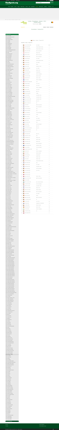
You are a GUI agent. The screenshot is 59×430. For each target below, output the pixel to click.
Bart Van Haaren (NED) (27, 162)
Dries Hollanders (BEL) (27, 133)
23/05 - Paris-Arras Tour (8, 186)
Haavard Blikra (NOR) (27, 77)
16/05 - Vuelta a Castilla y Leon (9, 176)
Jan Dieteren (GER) (27, 64)
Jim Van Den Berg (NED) (27, 108)
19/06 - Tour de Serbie (8, 234)
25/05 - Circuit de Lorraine (8, 190)
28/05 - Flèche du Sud (8, 195)
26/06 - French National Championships (10, 261)
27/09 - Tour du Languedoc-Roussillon (10, 394)
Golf (29, 6)
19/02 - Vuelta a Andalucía (8, 47)
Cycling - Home (7, 32)
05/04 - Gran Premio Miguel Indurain (9, 101)
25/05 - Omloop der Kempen (9, 189)
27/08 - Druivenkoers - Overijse (9, 354)
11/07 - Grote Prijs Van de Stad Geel (9, 301)
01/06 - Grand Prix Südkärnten (9, 207)
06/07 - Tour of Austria (8, 296)
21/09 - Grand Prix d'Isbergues (9, 390)
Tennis (15, 6)
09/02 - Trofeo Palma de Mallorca (9, 39)
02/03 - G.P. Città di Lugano (8, 56)
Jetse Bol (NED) (26, 104)
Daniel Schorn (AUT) (27, 52)
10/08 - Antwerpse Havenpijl (9, 332)
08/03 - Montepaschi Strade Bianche (9, 69)
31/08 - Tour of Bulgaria (8, 359)
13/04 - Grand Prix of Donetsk (9, 115)
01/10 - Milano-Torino (8, 398)
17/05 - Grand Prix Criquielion (9, 181)
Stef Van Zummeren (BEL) (28, 129)
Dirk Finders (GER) (27, 201)
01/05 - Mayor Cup (8, 145)
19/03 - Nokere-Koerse (8, 83)
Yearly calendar (13, 0)
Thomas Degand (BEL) (27, 143)
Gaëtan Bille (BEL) (27, 120)
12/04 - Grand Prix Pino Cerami (9, 109)
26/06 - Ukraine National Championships (10, 266)
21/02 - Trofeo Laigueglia (8, 48)
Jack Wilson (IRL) (27, 87)
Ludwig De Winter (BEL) (27, 183)
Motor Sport (22, 6)
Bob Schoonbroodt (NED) (28, 131)
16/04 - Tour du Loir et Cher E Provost (10, 119)
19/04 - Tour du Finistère (8, 123)
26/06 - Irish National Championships (9, 260)
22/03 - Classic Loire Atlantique (9, 87)
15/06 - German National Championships (10, 230)
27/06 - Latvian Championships (9, 278)
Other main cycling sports (9, 421)
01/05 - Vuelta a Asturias (8, 146)
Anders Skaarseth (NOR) (27, 212)
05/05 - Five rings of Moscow (9, 159)
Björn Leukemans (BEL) (27, 50)
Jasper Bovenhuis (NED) (27, 135)
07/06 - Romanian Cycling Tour (9, 216)
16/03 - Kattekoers (8, 79)
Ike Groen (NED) (26, 158)
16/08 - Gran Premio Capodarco (9, 340)
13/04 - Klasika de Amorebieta (9, 114)
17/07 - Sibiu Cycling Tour (8, 305)
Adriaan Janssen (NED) (27, 114)
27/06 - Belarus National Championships (10, 270)
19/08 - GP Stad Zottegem (8, 345)
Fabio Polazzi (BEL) (27, 89)
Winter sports (41, 6)
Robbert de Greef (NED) (27, 110)
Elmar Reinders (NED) (27, 166)
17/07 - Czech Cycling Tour (8, 306)
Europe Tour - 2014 (8, 34)
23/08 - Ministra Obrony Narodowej (9, 349)
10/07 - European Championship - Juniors (10, 297)
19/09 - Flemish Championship (9, 385)
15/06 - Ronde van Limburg (8, 229)
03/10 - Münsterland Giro (8, 402)
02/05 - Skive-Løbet (8, 150)
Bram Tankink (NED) (27, 54)
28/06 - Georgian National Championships (10, 288)
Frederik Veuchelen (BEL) (28, 191)
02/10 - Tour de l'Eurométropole (9, 399)
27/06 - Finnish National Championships (10, 283)
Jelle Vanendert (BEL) (27, 58)
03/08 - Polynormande (8, 328)
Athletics (45, 6)
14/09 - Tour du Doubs (8, 376)
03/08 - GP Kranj (7, 327)
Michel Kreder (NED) (27, 106)
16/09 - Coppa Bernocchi (8, 380)
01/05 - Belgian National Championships (10, 141)
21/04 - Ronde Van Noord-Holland (9, 128)
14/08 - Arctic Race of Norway (9, 337)
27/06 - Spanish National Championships (10, 279)
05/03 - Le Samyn (7, 61)
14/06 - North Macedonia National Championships (11, 226)
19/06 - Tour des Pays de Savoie (9, 235)
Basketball (32, 6)
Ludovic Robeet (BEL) (27, 112)
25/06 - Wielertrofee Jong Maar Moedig (10, 252)
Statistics (44, 27)
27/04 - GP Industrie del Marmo (9, 137)
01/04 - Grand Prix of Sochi (8, 97)
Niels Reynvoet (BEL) (27, 83)
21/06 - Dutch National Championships (10, 239)
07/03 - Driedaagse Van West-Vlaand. (10, 66)
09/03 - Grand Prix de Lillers (9, 70)
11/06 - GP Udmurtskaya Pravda (9, 221)
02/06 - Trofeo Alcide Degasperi (9, 208)
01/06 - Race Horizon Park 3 (9, 203)
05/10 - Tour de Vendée (8, 407)
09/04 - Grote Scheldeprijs (8, 106)
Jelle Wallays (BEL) (27, 60)
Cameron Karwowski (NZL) (28, 145)
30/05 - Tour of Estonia (8, 198)
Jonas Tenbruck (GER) (27, 172)
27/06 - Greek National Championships (10, 287)
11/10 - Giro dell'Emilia (8, 412)
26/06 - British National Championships (10, 269)
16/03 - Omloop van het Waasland (9, 78)
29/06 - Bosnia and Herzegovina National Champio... (11, 292)
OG (52, 6)
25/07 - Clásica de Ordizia (8, 309)
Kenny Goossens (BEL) (27, 118)
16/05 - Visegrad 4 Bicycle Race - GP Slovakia (10, 177)
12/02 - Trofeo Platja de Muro (9, 43)
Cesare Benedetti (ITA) (27, 137)
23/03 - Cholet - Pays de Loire (9, 88)
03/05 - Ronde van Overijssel (9, 154)
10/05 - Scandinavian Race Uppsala (9, 167)
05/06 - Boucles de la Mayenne (9, 212)
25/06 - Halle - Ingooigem (8, 256)
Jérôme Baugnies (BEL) (27, 56)
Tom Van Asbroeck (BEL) (27, 48)
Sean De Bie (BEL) (27, 193)
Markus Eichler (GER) (27, 195)
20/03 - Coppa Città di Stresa (9, 84)
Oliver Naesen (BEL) (27, 62)
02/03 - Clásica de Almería (8, 57)
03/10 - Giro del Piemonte (8, 403)
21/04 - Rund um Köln (8, 127)
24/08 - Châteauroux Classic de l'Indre (10, 350)
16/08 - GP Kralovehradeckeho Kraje (9, 341)
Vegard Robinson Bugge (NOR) (28, 81)
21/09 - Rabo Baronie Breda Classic (9, 389)
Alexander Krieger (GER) (27, 93)
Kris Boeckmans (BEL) (27, 164)
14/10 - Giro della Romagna (8, 416)
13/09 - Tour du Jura (8, 372)
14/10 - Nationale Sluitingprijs (9, 417)
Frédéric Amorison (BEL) (27, 189)
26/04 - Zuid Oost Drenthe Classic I (9, 132)
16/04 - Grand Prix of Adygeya (9, 118)
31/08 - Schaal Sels (8, 358)
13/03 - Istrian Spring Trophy (9, 75)
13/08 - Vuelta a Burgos (8, 336)
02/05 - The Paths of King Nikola (9, 149)
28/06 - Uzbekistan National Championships (10, 291)
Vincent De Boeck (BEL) (27, 170)
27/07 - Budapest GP (8, 318)
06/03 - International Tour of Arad (9, 65)
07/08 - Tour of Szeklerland (8, 331)
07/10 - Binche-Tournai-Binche (9, 408)
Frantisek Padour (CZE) (27, 141)
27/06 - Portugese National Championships (10, 274)
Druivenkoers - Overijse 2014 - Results (15, 19)
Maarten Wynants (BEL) (27, 197)
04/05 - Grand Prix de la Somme (9, 158)
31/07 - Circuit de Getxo (8, 323)
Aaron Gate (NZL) (27, 79)
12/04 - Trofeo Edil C (8, 110)
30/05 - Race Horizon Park (8, 199)
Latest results (18, 0)
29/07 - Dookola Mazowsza (8, 319)
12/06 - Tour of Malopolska (8, 225)
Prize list (48, 27)
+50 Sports (49, 6)
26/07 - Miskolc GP (8, 314)
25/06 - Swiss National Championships (10, 251)
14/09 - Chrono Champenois (9, 377)
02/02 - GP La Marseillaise (8, 35)
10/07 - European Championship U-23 (10, 300)
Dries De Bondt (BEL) (27, 85)
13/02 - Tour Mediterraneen (8, 44)
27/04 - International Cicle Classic (9, 136)
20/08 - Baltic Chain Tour (8, 346)
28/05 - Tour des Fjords (8, 194)
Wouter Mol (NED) (27, 66)
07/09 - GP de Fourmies (8, 368)
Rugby (18, 6)
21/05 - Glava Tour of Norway (9, 185)
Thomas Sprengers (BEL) (28, 160)
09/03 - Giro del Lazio (8, 74)
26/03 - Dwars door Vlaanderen (9, 92)
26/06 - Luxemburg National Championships (10, 257)
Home (9, 6)
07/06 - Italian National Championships (10, 217)
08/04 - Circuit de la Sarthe (8, 105)
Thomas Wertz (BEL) (27, 147)
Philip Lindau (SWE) (27, 116)
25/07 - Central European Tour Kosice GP (10, 310)
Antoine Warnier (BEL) (27, 168)
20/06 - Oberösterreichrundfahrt (9, 238)
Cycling (37, 6)
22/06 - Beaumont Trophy (8, 243)
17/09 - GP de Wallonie (8, 381)
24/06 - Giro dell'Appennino (8, 248)
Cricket (26, 6)
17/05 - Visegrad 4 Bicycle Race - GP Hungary (11, 180)
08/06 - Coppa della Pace (8, 220)
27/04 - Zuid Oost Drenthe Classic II (9, 140)
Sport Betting (7, 0)
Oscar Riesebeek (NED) (27, 91)
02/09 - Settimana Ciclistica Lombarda (10, 363)
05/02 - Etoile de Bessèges (8, 38)
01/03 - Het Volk (7, 52)
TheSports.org (8, 3)
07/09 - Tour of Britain (8, 371)
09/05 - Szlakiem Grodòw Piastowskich (10, 163)
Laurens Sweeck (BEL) (27, 139)
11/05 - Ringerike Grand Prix (9, 168)
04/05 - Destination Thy (8, 155)
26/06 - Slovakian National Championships (10, 265)
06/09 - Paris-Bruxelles (8, 367)
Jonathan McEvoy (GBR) (27, 187)
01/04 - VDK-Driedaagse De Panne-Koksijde (10, 96)
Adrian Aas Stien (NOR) (27, 174)
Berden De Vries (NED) (27, 185)
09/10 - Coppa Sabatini (8, 411)
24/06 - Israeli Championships (9, 247)
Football (12, 6)
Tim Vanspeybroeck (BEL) (28, 199)
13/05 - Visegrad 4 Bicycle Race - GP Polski (10, 172)
